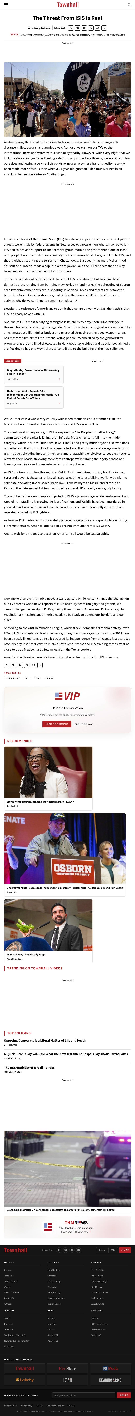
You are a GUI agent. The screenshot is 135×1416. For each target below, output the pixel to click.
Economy (52, 1287)
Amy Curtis (11, 892)
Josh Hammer (97, 1298)
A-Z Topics (53, 1262)
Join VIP (125, 1250)
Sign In (102, 1250)
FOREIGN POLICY (12, 678)
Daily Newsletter (98, 1329)
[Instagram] (65, 1250)
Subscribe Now (84, 724)
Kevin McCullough (15, 958)
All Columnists (97, 1303)
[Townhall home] (15, 1250)
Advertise (52, 1324)
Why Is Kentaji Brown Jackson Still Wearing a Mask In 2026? (40, 802)
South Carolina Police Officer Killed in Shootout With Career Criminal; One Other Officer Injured (61, 1210)
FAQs (113, 1250)
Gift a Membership (99, 1324)
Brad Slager (96, 1287)
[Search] (129, 4)
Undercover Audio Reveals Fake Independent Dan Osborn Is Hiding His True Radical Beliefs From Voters (65, 888)
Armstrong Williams (39, 28)
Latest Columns (10, 1281)
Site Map (71, 1405)
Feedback (39, 1405)
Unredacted (9, 1329)
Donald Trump (54, 1281)
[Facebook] (72, 1250)
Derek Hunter (97, 1275)
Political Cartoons (12, 1292)
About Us (51, 1318)
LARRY (6, 1318)
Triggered (8, 1324)
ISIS (27, 678)
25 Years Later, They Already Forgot (26, 954)
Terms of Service (10, 1405)
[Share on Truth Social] (78, 28)
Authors (7, 1303)
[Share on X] (70, 28)
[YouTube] (78, 1250)
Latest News (9, 1275)
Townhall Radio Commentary (17, 1340)
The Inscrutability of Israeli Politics (29, 1067)
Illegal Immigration (56, 1298)
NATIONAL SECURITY (43, 678)
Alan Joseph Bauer (99, 1292)
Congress (52, 1275)
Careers (51, 1329)
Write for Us (53, 1340)
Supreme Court (54, 1303)
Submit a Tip (53, 1335)
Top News (8, 1270)
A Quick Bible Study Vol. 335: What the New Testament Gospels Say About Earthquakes (66, 1054)
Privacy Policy (26, 1405)
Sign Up (124, 1395)
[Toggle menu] (6, 4)
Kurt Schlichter (98, 1270)
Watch (7, 1287)
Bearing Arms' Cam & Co (15, 1335)
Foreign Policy (54, 1292)
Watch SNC (96, 1335)
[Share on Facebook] (84, 28)
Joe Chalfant (12, 806)
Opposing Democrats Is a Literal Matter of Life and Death (45, 1040)
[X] (58, 1250)
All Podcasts (9, 1346)
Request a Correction (55, 1405)
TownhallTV (9, 1298)
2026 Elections (54, 1270)
